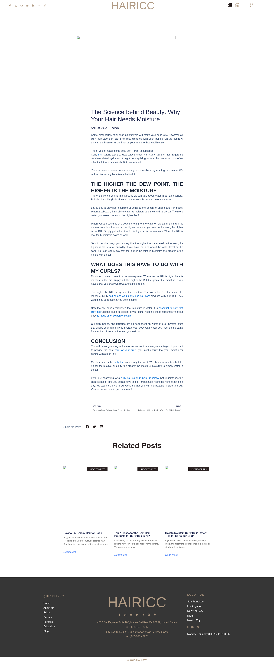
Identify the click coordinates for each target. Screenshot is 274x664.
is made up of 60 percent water (114, 315)
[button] (87, 427)
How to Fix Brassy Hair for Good (82, 533)
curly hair (119, 362)
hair (100, 154)
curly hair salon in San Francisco (140, 378)
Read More (69, 552)
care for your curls (125, 350)
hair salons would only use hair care (129, 296)
